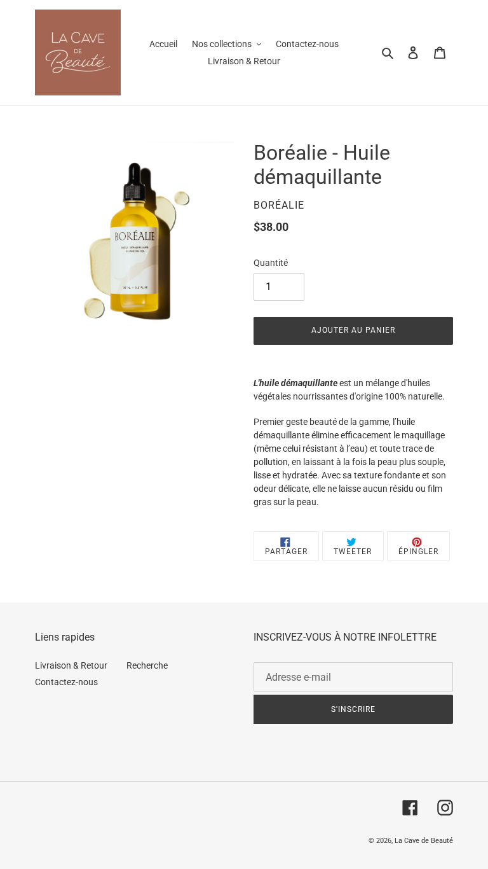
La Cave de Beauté (424, 841)
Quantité (271, 263)
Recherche (147, 665)
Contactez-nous (66, 682)
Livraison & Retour (71, 665)
